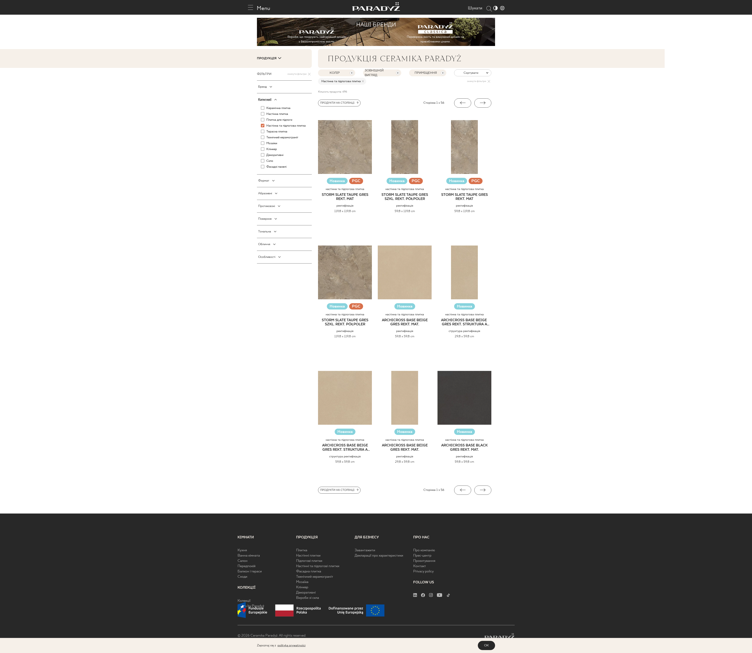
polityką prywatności (291, 645)
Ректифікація (344, 206)
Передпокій (247, 566)
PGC (356, 181)
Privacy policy (423, 571)
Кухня (242, 550)
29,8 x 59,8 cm (464, 336)
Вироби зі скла (307, 598)
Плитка (301, 550)
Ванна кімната (249, 556)
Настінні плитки (308, 556)
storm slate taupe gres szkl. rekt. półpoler (404, 197)
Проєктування (424, 561)
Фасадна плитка (308, 571)
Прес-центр (422, 556)
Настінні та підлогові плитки (317, 566)
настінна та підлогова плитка (345, 189)
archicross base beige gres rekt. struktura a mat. (464, 322)
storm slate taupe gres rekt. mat (345, 197)
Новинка (337, 181)
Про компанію (424, 550)
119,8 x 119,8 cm (345, 211)
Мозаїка (302, 582)
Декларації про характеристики (379, 556)
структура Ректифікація (464, 331)
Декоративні (306, 593)
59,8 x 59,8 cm (404, 336)
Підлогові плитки (309, 561)
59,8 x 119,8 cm (405, 211)
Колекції (244, 601)
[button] (462, 103)
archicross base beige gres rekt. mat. (405, 322)
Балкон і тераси (250, 571)
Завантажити (365, 550)
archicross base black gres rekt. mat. (464, 447)
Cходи (242, 577)
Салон (243, 561)
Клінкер (302, 587)
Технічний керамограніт (314, 577)
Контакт (419, 566)
